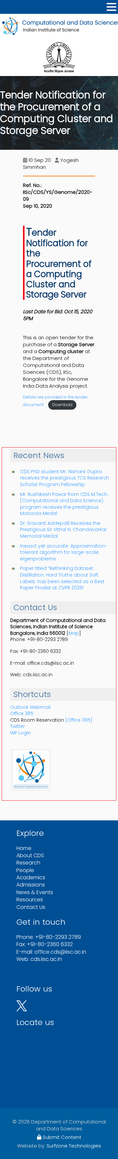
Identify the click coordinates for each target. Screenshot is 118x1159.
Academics (30, 877)
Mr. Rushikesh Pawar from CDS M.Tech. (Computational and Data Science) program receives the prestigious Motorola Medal (64, 504)
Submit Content (61, 1137)
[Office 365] (78, 720)
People (25, 870)
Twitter (17, 726)
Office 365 (21, 713)
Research (28, 862)
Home (23, 848)
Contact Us (30, 907)
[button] (111, 7)
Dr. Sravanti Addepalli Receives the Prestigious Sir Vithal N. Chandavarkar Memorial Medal (63, 529)
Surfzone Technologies (74, 1145)
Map (74, 633)
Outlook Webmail (30, 707)
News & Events (34, 892)
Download (62, 404)
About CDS (30, 855)
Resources (29, 899)
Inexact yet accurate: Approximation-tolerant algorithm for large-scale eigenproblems (63, 552)
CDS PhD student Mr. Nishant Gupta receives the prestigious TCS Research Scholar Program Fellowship (64, 478)
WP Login (20, 733)
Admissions (30, 885)
